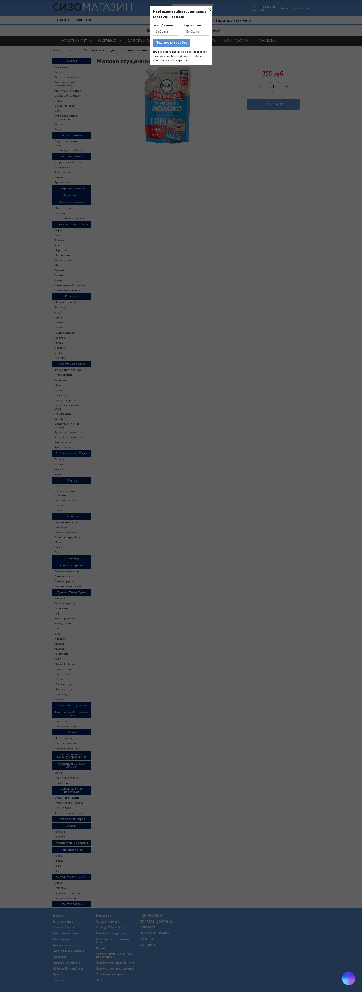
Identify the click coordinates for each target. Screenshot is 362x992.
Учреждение (193, 25)
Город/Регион (163, 25)
